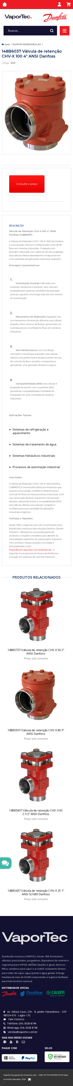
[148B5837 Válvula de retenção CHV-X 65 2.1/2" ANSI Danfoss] (36, 784)
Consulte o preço (26, 184)
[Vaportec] (18, 17)
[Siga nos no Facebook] (5, 1042)
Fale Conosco (16, 1019)
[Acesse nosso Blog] (17, 1042)
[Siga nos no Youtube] (11, 1042)
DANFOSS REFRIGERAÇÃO (27, 44)
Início (7, 44)
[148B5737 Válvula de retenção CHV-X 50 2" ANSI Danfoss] (36, 623)
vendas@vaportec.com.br (22, 1032)
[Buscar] (52, 30)
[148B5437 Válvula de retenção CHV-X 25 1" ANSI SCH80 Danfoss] (36, 864)
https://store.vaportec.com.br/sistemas (30, 549)
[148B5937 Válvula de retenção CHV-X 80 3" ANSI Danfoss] (36, 704)
